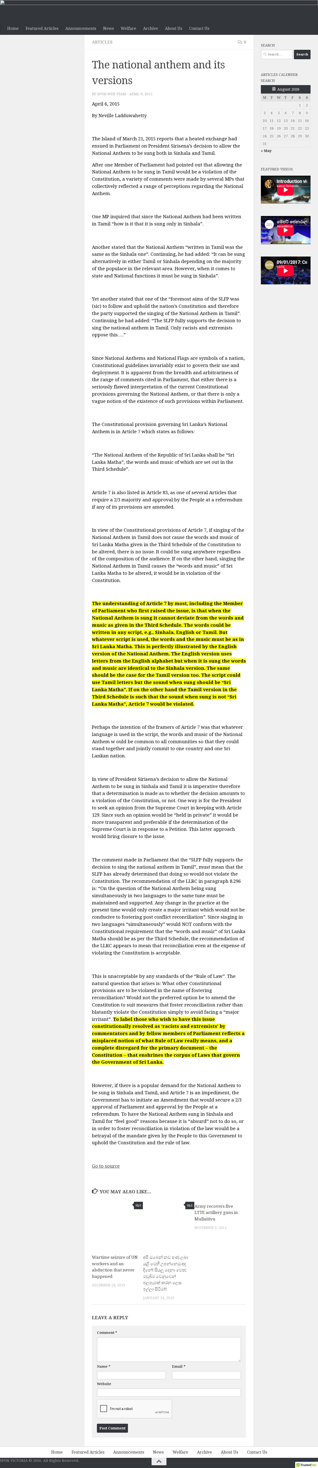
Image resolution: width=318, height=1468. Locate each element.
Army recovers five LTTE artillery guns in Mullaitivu (216, 1212)
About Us (173, 28)
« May (266, 151)
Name (103, 1366)
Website (104, 1384)
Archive (150, 28)
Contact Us (199, 28)
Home (13, 28)
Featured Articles (42, 28)
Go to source (106, 1166)
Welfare (128, 28)
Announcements (80, 28)
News (108, 28)
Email (178, 1366)
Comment (107, 1333)
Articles (102, 42)
